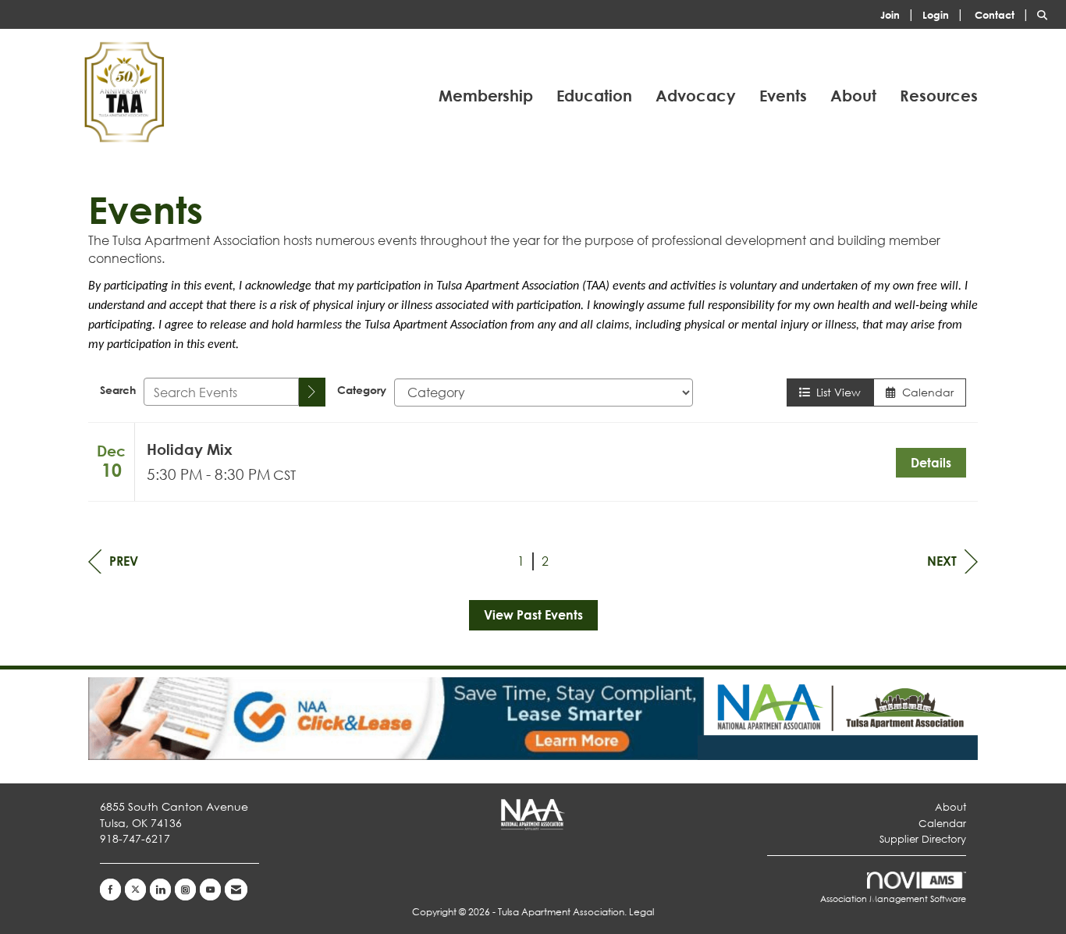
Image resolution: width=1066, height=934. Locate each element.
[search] (312, 392)
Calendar (925, 392)
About (853, 96)
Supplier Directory (922, 839)
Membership (486, 96)
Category (361, 389)
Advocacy (696, 96)
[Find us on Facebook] (110, 889)
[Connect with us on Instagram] (185, 889)
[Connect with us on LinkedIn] (160, 889)
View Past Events (533, 614)
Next (942, 560)
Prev (123, 560)
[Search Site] (1045, 13)
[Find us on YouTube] (210, 889)
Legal (641, 911)
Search (118, 389)
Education (594, 96)
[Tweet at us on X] (135, 889)
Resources (939, 96)
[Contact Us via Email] (236, 889)
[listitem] (899, 13)
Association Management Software (893, 899)
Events (783, 96)
